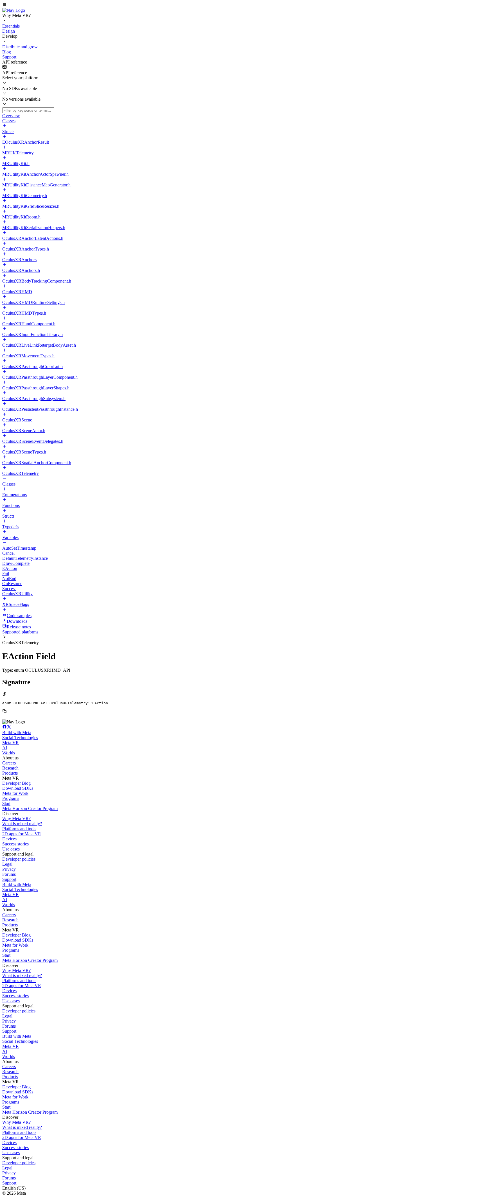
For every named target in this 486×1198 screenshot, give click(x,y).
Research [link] (10, 768)
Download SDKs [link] (17, 788)
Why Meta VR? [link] (16, 818)
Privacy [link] (9, 869)
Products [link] (10, 773)
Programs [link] (10, 798)
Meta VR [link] (10, 742)
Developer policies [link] (18, 859)
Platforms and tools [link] (19, 828)
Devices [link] (9, 838)
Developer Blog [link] (16, 783)
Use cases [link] (11, 849)
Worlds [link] (8, 752)
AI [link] (4, 747)
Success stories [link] (15, 843)
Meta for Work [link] (15, 793)
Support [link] (9, 879)
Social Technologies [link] (20, 737)
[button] (243, 5)
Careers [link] (9, 763)
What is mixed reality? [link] (22, 823)
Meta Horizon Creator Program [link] (30, 808)
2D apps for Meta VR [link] (21, 833)
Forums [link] (9, 874)
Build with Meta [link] (16, 732)
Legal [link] (7, 864)
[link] (13, 10)
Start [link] (6, 803)
